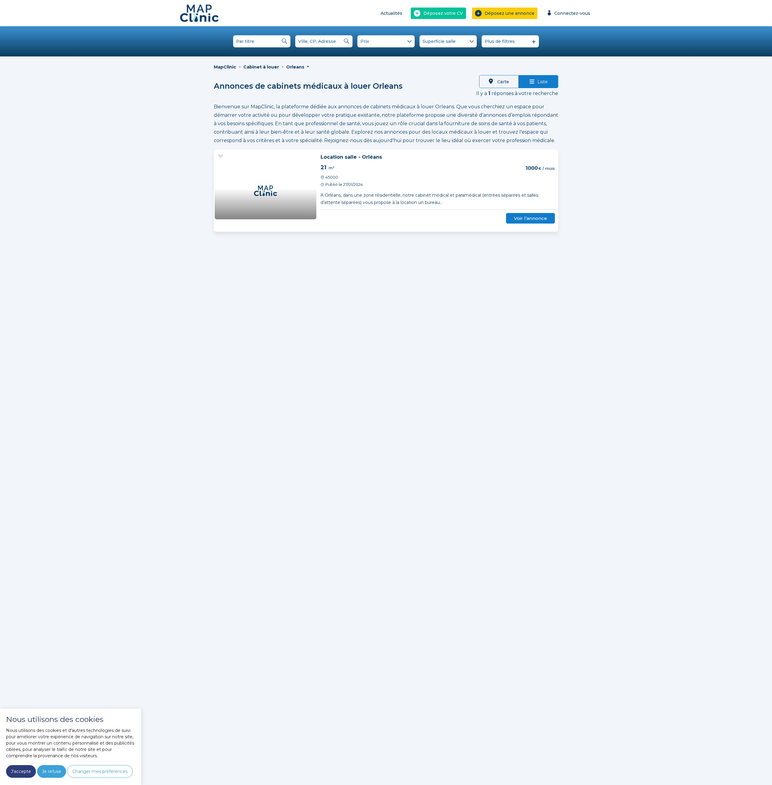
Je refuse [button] (51, 771)
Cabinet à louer (261, 67)
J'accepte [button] (21, 771)
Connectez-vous (572, 13)
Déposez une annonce (509, 13)
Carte (502, 81)
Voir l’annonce (530, 218)
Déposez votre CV (443, 13)
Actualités (391, 13)
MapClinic (225, 67)
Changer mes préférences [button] (100, 771)
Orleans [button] (295, 67)
